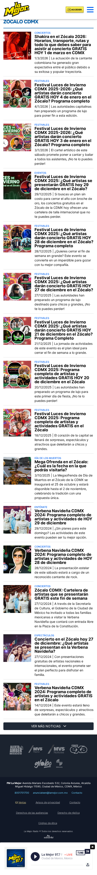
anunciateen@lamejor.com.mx (50, 792)
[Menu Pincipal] (90, 9)
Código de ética (47, 823)
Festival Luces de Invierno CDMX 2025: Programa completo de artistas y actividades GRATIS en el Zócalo (60, 422)
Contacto (77, 792)
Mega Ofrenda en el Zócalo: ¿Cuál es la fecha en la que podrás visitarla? (61, 466)
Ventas (22, 802)
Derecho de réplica (69, 812)
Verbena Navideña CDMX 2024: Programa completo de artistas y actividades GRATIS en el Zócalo (63, 694)
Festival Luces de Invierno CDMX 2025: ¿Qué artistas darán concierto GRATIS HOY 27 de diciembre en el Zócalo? (64, 284)
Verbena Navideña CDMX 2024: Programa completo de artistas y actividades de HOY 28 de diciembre (63, 556)
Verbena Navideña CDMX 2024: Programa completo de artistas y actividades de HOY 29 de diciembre (63, 517)
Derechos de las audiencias (32, 812)
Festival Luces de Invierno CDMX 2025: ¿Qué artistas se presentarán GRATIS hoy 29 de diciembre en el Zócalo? (63, 183)
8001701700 (22, 792)
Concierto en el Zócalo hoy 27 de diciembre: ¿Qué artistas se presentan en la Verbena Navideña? (64, 645)
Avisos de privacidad (48, 802)
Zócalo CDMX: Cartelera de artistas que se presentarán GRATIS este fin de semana (61, 594)
